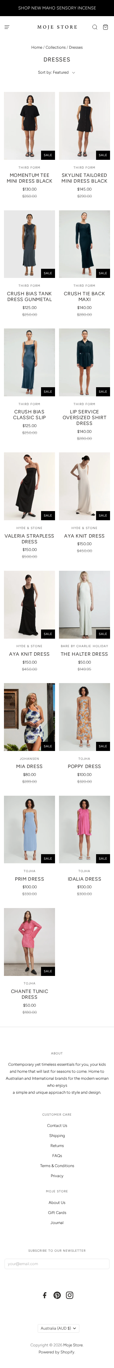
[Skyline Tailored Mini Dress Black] (84, 126)
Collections (56, 47)
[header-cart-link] (105, 27)
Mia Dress (29, 766)
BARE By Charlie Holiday (84, 646)
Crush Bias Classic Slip (29, 414)
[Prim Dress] (29, 830)
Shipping (57, 1135)
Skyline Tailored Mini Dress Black (84, 178)
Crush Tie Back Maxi (84, 296)
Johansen (29, 759)
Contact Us (57, 1125)
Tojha (84, 759)
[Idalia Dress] (84, 830)
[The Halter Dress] (84, 605)
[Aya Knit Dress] (84, 486)
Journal (57, 1222)
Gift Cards (57, 1212)
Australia (56, 1328)
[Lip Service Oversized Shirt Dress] (84, 362)
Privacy (57, 1175)
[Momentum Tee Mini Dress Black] (29, 126)
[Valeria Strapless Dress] (29, 486)
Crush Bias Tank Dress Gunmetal (29, 296)
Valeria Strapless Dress (29, 539)
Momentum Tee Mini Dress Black (30, 178)
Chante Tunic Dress (29, 994)
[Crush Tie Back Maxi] (84, 244)
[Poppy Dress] (84, 717)
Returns (57, 1145)
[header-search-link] (95, 27)
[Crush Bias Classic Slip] (29, 362)
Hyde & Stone (29, 528)
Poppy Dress (84, 766)
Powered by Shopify (56, 1352)
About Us (57, 1202)
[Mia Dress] (29, 717)
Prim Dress (29, 879)
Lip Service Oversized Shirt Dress (85, 417)
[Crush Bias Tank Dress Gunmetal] (29, 244)
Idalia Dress (85, 879)
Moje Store (73, 1345)
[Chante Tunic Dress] (29, 942)
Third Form (29, 168)
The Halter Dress (84, 654)
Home (36, 47)
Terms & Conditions (57, 1165)
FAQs (57, 1155)
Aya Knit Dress (84, 536)
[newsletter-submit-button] (103, 1264)
